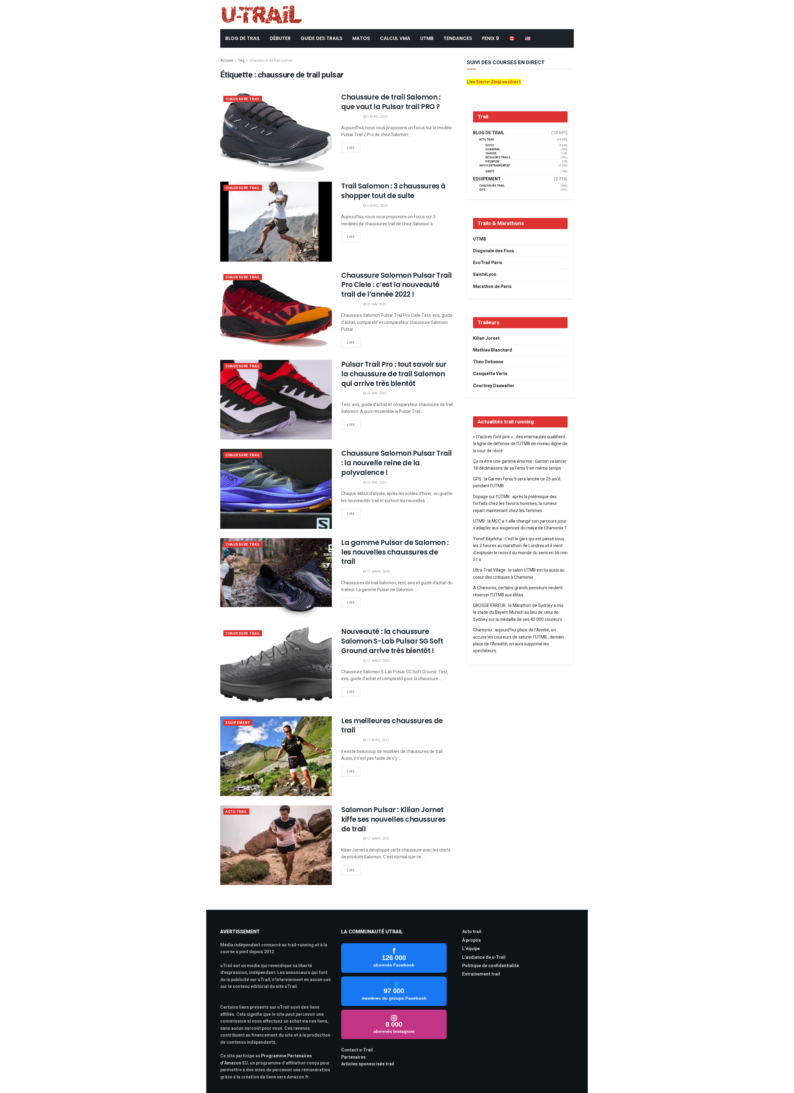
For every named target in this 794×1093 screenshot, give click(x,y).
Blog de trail (488, 133)
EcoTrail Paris (487, 262)
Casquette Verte (490, 373)
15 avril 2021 (377, 740)
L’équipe (471, 948)
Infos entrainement (495, 165)
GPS (482, 189)
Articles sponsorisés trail (367, 1064)
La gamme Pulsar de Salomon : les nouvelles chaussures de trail (395, 552)
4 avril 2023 (376, 205)
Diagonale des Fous (493, 251)
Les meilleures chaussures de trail (392, 725)
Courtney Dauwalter (493, 386)
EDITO (489, 145)
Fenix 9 (490, 38)
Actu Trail (236, 811)
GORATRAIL (492, 149)
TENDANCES (458, 38)
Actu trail (471, 931)
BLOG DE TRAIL (242, 38)
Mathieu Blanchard (492, 350)
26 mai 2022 (376, 304)
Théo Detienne (488, 362)
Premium (492, 161)
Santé (489, 171)
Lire (351, 148)
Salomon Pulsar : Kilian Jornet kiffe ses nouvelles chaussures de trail (393, 819)
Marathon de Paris (492, 286)
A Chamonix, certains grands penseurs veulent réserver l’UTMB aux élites (518, 591)
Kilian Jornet (486, 338)
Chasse (491, 153)
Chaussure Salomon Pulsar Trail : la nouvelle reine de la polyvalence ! (396, 463)
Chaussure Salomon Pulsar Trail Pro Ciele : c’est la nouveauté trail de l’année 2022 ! (396, 285)
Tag (241, 60)
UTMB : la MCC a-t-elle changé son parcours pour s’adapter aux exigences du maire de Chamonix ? (520, 524)
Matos (361, 38)
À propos (471, 940)
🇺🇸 (528, 38)
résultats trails (497, 157)
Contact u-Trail (357, 1050)
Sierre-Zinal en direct (498, 82)
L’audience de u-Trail (484, 957)
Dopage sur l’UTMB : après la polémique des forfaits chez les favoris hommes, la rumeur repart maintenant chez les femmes (515, 503)
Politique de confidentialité (490, 965)
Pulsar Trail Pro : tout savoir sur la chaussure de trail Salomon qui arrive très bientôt (394, 374)
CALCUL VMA (395, 38)
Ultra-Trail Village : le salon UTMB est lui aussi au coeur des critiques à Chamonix (518, 573)
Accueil (226, 60)
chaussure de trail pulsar (270, 60)
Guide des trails (321, 38)
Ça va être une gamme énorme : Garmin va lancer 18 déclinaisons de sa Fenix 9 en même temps (520, 464)
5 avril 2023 (376, 116)
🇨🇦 (512, 38)
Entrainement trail (481, 974)
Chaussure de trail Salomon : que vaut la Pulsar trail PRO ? (391, 102)
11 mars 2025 (378, 571)
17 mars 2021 (378, 838)
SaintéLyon (484, 274)
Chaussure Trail (242, 99)
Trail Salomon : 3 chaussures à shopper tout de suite (393, 191)
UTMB (427, 38)
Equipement (237, 722)
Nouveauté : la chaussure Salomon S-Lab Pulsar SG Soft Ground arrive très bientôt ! (392, 641)
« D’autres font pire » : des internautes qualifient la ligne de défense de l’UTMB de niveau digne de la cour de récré (520, 444)
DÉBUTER (280, 38)
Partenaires (353, 1057)
